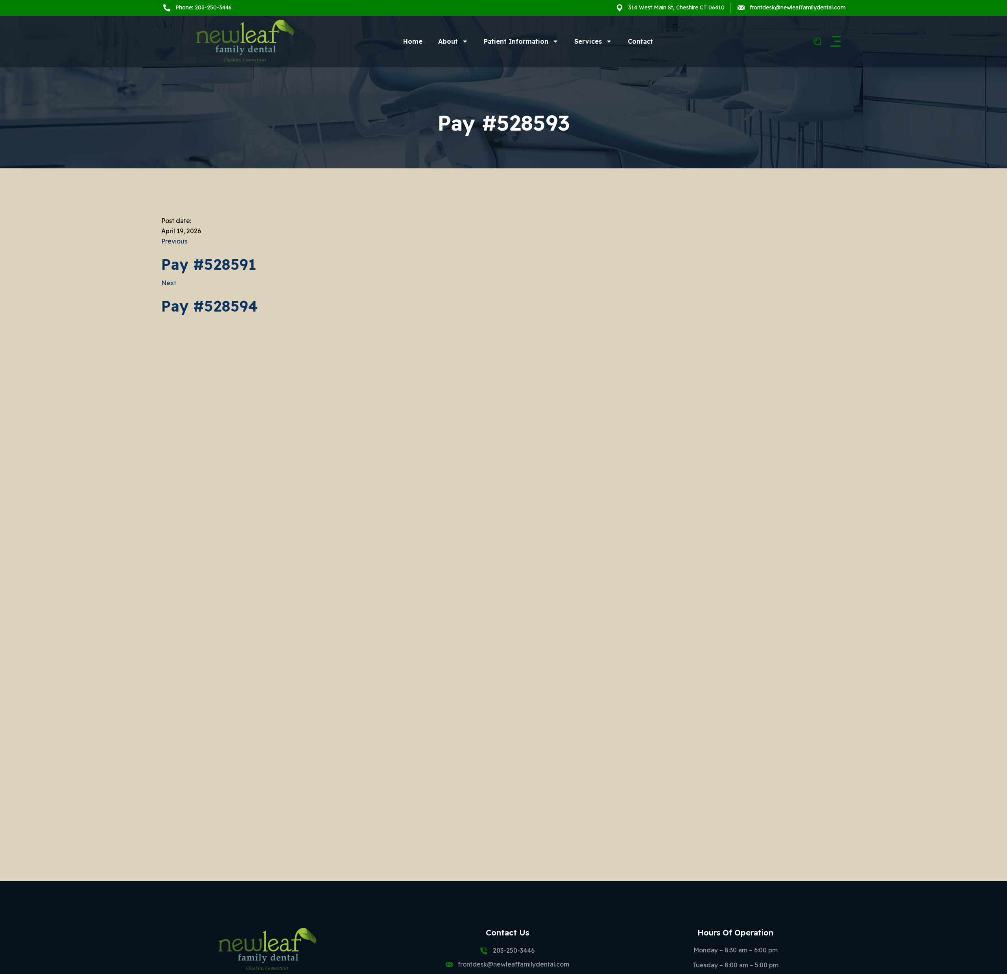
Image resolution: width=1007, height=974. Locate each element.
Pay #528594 (209, 306)
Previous (174, 241)
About (448, 41)
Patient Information (516, 41)
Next (168, 283)
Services (588, 41)
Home (412, 41)
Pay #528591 (208, 264)
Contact (640, 41)
